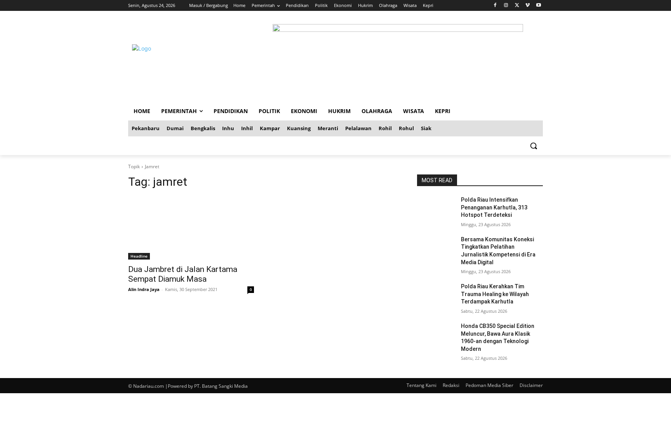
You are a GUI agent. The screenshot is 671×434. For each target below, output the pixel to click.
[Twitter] (517, 5)
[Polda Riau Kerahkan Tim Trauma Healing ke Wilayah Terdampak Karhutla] (436, 296)
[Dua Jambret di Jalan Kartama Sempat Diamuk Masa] (191, 228)
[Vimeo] (527, 5)
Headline (139, 256)
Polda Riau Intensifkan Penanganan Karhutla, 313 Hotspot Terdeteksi (494, 207)
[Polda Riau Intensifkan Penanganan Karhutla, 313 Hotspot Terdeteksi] (436, 209)
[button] (533, 145)
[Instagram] (506, 5)
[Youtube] (538, 5)
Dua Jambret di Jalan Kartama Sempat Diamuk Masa (182, 274)
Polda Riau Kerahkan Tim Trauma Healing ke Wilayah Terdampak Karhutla (495, 294)
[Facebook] (495, 5)
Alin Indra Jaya (144, 289)
